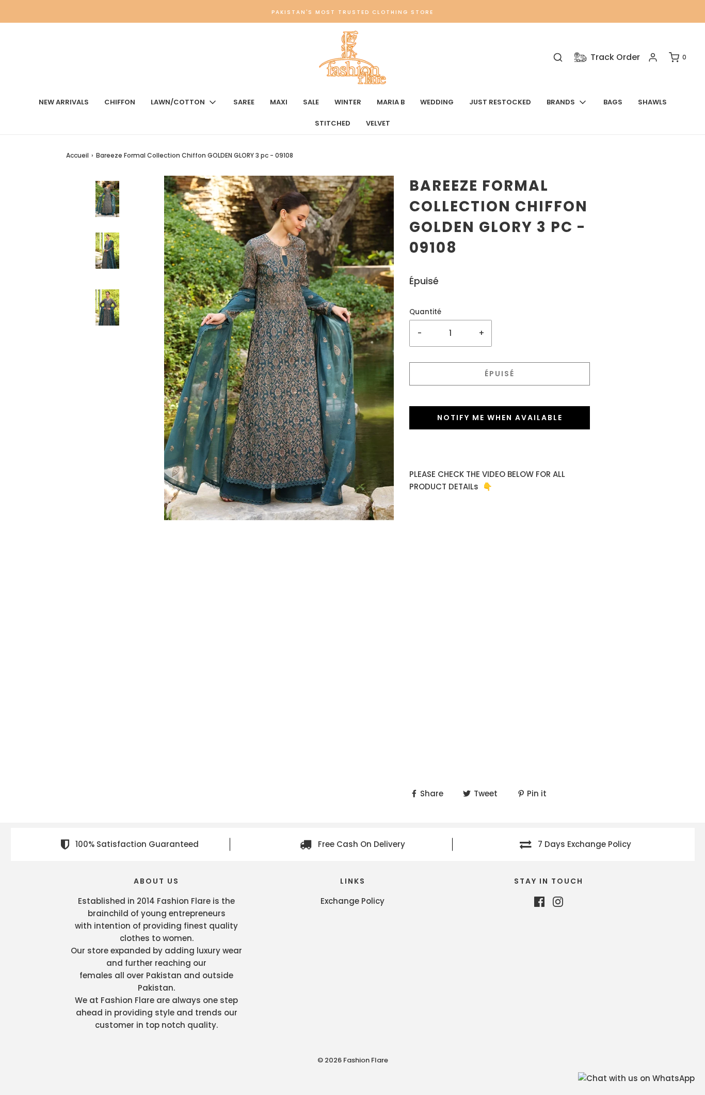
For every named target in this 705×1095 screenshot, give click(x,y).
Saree (243, 102)
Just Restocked (500, 102)
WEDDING (437, 102)
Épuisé (500, 373)
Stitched (332, 123)
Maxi (278, 102)
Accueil (77, 155)
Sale (311, 102)
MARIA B (391, 102)
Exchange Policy (352, 901)
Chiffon (119, 102)
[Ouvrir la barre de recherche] (558, 58)
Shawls (652, 102)
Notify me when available (500, 417)
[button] (107, 351)
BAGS (612, 102)
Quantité (425, 312)
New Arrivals (64, 102)
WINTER (347, 102)
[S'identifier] (653, 57)
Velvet (378, 123)
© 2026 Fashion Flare (352, 1060)
